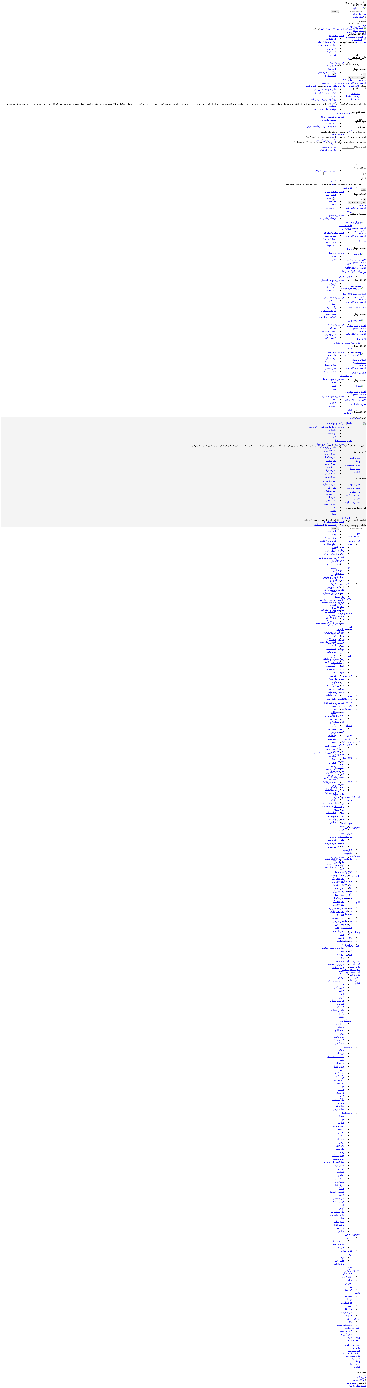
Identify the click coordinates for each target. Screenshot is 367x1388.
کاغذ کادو (332, 624)
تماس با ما (355, 468)
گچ (343, 1205)
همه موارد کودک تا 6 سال (332, 280)
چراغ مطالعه (330, 544)
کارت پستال (330, 789)
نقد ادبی (332, 55)
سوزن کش (331, 564)
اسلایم (341, 1122)
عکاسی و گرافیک (328, 150)
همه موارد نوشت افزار (333, 703)
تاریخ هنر (340, 629)
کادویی (357, 498)
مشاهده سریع (359, 230)
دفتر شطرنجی (329, 491)
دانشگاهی (347, 413)
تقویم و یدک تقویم (328, 541)
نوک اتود (340, 1228)
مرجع (349, 211)
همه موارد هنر (337, 134)
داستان (333, 304)
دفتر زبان (332, 487)
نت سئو (340, 525)
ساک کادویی (330, 618)
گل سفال (332, 679)
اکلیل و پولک (338, 1126)
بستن (363, 1374)
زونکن (341, 974)
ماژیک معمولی (329, 802)
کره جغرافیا (330, 793)
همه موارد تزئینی (336, 857)
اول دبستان (331, 355)
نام (363, 173)
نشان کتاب (339, 1221)
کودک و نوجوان (353, 488)
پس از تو (362, 241)
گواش (333, 682)
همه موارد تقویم (336, 837)
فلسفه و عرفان (344, 113)
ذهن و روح (331, 96)
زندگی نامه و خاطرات (326, 72)
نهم (334, 389)
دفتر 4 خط (331, 467)
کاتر (342, 994)
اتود (334, 709)
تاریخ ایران (331, 65)
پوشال (333, 608)
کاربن (333, 574)
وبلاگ (357, 461)
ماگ (350, 937)
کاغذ (334, 507)
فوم (334, 672)
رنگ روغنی (331, 665)
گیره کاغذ (331, 584)
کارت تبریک (331, 621)
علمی (349, 656)
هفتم (334, 382)
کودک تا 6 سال (345, 276)
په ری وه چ (361, 338)
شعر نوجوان (330, 334)
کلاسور (333, 510)
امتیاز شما (360, 147)
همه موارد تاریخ (337, 62)
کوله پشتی (331, 433)
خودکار (333, 759)
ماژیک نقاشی (330, 685)
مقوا (334, 514)
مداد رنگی (339, 1106)
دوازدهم (332, 406)
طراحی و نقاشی (328, 147)
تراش (333, 732)
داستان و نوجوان (328, 331)
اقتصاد (349, 249)
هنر (350, 130)
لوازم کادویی (346, 598)
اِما (364, 34)
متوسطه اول (346, 375)
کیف (334, 436)
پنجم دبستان (330, 368)
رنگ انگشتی (338, 1076)
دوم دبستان (331, 358)
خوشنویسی (331, 194)
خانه (363, 28)
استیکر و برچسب (336, 875)
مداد (342, 1218)
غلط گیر (332, 779)
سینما (333, 143)
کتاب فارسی (346, 951)
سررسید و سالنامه (327, 558)
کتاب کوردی (346, 954)
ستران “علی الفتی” (357, 404)
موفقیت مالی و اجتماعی (324, 109)
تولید (334, 860)
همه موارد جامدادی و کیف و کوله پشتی (325, 427)
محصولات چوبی (344, 941)
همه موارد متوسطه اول (333, 379)
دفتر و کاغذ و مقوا (343, 440)
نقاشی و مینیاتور (328, 207)
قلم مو (333, 675)
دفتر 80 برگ (330, 477)
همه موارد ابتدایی (336, 352)
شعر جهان (331, 51)
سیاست (348, 222)
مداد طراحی (330, 695)
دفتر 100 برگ (330, 450)
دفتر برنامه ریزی (328, 481)
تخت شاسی (330, 648)
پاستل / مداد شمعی (327, 642)
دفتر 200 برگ (330, 457)
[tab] (180, 93)
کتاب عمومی (354, 28)
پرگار (334, 725)
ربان (334, 615)
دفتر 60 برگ (330, 473)
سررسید (332, 846)
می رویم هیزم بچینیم (357, 307)
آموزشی (332, 283)
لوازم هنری (347, 628)
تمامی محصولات (352, 465)
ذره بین (340, 977)
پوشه (334, 534)
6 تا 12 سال (346, 294)
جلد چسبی (331, 739)
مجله (350, 1267)
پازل (350, 887)
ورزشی (348, 738)
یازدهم (333, 402)
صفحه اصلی (354, 458)
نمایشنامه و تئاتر (336, 652)
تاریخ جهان (331, 69)
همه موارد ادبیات (336, 35)
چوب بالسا (339, 1066)
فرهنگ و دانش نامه (327, 218)
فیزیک (333, 180)
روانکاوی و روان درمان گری (323, 99)
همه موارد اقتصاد (336, 253)
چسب (333, 547)
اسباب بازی (346, 881)
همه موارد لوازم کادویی (333, 602)
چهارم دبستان (329, 365)
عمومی (332, 259)
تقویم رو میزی (329, 843)
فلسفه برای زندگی (327, 120)
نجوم (342, 672)
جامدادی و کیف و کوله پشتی (338, 423)
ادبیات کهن (331, 38)
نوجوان (349, 321)
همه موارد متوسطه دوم (333, 396)
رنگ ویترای (331, 669)
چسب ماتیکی (330, 746)
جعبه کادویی (330, 611)
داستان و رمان (329, 239)
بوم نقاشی (339, 1053)
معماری (340, 646)
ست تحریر (331, 772)
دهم (334, 399)
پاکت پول (332, 605)
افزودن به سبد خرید (357, 77)
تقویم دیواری (330, 840)
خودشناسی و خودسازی (325, 92)
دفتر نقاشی (331, 500)
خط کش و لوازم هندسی (325, 752)
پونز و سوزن (330, 537)
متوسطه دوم (346, 392)
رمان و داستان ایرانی (326, 42)
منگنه (341, 1017)
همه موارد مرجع (336, 215)
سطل (333, 561)
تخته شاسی (338, 1063)
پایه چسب (331, 531)
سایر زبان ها (330, 242)
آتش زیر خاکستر (359, 373)
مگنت (341, 1013)
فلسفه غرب (330, 123)
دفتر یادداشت (330, 504)
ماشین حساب (337, 1010)
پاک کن (333, 722)
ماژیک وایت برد (329, 806)
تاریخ (350, 567)
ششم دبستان (330, 371)
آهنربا (333, 706)
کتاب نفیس (347, 188)
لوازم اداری (346, 517)
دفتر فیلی (331, 497)
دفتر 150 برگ (330, 454)
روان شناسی (346, 79)
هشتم (333, 385)
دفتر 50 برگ (330, 470)
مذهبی (333, 204)
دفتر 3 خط (331, 460)
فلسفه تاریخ (330, 75)
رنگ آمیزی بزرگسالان (326, 140)
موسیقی (340, 649)
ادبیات (349, 32)
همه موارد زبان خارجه (334, 232)
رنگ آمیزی (331, 286)
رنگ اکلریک (339, 1073)
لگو (350, 894)
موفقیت (332, 106)
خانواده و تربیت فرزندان (325, 89)
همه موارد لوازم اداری (334, 521)
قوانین (357, 472)
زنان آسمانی (360, 42)
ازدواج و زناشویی (336, 586)
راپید (334, 655)
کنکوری (348, 410)
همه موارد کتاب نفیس (334, 191)
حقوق (349, 263)
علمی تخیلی (330, 337)
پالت (334, 645)
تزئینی (349, 1254)
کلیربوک (332, 581)
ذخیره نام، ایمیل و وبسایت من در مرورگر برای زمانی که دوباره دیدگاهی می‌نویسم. (323, 184)
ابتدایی (349, 348)
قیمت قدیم (311, 86)
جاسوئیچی (331, 863)
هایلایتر (333, 822)
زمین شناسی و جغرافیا (325, 170)
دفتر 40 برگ (330, 464)
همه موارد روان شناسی (333, 83)
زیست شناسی (337, 662)
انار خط (362, 272)
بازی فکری (347, 884)
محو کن (332, 688)
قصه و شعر (330, 290)
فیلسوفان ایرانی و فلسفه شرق (321, 126)
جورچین (348, 1283)
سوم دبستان (330, 361)
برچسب (340, 1129)
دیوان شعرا (331, 198)
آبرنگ (333, 635)
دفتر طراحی (330, 494)
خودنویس (332, 762)
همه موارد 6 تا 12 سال (334, 297)
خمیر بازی (331, 756)
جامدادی (332, 430)
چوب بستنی (330, 749)
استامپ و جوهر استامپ (325, 524)
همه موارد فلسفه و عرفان (331, 117)
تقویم (349, 833)
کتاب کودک (331, 245)
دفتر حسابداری (329, 484)
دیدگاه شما (360, 168)
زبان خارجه (346, 229)
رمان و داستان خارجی (331, 28)
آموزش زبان (330, 235)
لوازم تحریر (354, 491)
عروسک (348, 1290)
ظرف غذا (331, 775)
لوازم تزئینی (330, 867)
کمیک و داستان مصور (326, 317)
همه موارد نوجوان (336, 324)
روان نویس (331, 769)
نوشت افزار (346, 699)
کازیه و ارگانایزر (336, 1000)
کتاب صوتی (346, 1251)
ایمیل (362, 178)
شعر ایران (339, 557)
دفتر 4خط (339, 895)
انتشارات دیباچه (352, 502)
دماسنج (332, 766)
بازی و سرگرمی (352, 495)
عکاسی (332, 201)
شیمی (341, 666)
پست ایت (332, 729)
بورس (333, 256)
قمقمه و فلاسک (329, 782)
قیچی (333, 568)
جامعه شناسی (345, 225)
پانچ (342, 951)
